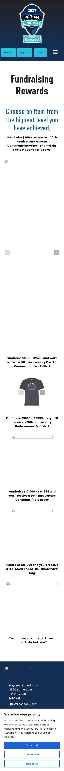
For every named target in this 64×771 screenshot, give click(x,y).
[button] (7, 252)
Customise (32, 754)
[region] (32, 740)
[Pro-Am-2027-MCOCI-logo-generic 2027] (32, 5)
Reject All (32, 763)
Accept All (32, 745)
